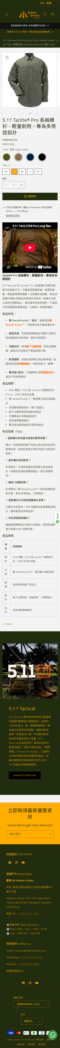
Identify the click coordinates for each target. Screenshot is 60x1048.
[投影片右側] (37, 113)
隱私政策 (21, 1044)
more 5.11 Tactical (25, 775)
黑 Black (42, 157)
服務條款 (31, 1044)
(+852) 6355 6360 (31, 957)
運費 (12, 144)
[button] (6, 14)
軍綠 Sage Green (6, 157)
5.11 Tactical (9, 40)
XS (6, 171)
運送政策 (42, 1044)
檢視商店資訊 (13, 215)
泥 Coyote (18, 157)
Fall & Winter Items (43, 40)
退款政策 (50, 1040)
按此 (21, 970)
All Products (24, 40)
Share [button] (9, 623)
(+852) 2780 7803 (28, 913)
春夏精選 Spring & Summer (28, 44)
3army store (19, 1040)
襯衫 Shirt (49, 44)
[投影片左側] (23, 113)
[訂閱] (49, 834)
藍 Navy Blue (30, 157)
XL (38, 171)
